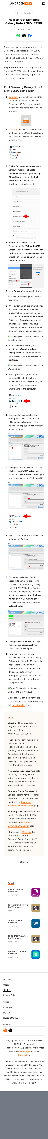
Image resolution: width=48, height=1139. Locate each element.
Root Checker (18, 705)
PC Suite (7, 1013)
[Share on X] (24, 37)
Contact (7, 990)
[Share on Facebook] (30, 37)
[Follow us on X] (10, 1031)
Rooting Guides (10, 1018)
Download (13, 97)
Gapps (6, 985)
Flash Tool (8, 1007)
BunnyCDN (23, 1055)
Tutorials (27, 13)
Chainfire (27, 832)
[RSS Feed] (5, 1031)
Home (19, 13)
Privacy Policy (10, 995)
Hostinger (25, 1051)
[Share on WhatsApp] (18, 37)
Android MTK (21, 3)
